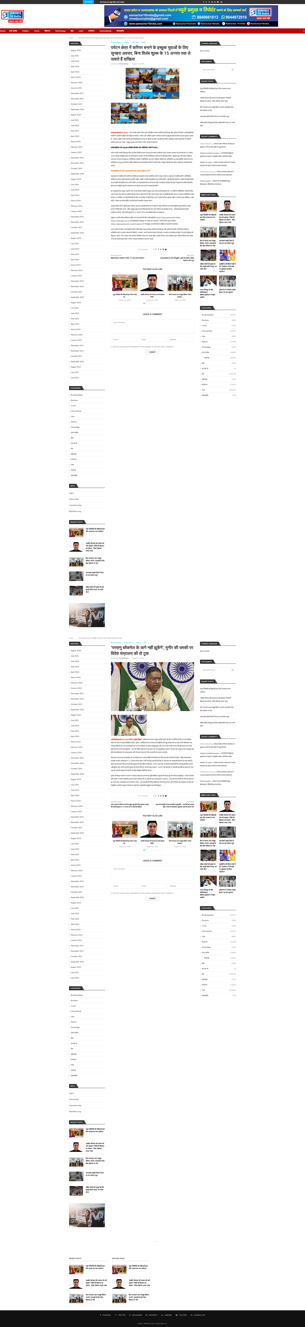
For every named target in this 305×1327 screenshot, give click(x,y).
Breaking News (219, 315)
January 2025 (76, 152)
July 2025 (75, 120)
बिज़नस (47, 31)
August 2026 (76, 50)
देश (219, 374)
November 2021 (77, 351)
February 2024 (77, 206)
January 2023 (76, 276)
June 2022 (75, 313)
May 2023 (75, 254)
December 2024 (77, 158)
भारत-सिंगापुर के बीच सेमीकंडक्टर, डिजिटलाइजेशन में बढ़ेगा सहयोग (207, 293)
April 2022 (75, 324)
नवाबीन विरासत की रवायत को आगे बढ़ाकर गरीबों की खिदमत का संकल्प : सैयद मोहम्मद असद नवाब (227, 218)
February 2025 (77, 147)
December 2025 (77, 93)
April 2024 (75, 195)
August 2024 (76, 179)
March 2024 (76, 200)
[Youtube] (218, 2)
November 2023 (77, 222)
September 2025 (77, 109)
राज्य (219, 390)
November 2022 (77, 286)
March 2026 (76, 77)
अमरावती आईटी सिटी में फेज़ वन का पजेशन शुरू (214, 116)
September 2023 (77, 233)
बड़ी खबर (219, 379)
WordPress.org (75, 511)
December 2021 (77, 345)
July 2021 (75, 372)
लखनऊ (220, 358)
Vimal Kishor (124, 64)
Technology (60, 31)
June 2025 (75, 125)
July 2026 (75, 56)
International (105, 31)
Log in (71, 493)
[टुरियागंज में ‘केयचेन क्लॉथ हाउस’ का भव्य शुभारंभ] (227, 281)
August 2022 (76, 302)
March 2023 (76, 265)
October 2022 (76, 292)
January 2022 (76, 340)
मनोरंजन (91, 31)
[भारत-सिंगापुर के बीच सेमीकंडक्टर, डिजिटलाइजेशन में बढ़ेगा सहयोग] (208, 281)
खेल (72, 31)
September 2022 (77, 297)
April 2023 (75, 259)
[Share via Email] (166, 249)
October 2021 (76, 356)
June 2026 (75, 61)
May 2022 (75, 319)
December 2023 (77, 217)
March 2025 (76, 141)
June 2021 (75, 378)
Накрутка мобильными (209, 153)
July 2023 (75, 243)
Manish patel (205, 181)
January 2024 (76, 211)
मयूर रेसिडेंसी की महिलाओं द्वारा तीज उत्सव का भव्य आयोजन (208, 217)
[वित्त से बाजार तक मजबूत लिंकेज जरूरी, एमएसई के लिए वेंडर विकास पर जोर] (180, 282)
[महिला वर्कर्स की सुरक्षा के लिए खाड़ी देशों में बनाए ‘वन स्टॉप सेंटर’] (208, 255)
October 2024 (76, 168)
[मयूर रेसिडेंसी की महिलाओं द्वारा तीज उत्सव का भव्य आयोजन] (124, 282)
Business (219, 320)
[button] (96, 2)
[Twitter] (206, 2)
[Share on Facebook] (158, 249)
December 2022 (77, 281)
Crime (36, 31)
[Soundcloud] (221, 2)
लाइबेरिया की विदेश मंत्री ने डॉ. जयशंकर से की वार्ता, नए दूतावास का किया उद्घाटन (227, 268)
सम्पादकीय (120, 31)
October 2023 (76, 227)
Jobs (81, 31)
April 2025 (75, 136)
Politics (25, 31)
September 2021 (77, 361)
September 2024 (77, 174)
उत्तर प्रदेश (13, 31)
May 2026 (75, 66)
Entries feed (74, 499)
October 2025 (76, 104)
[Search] (304, 31)
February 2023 (77, 270)
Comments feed (75, 505)
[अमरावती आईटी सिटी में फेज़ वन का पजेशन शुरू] (227, 232)
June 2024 (75, 190)
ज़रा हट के (219, 368)
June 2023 (75, 249)
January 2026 (76, 88)
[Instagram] (209, 2)
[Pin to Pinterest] (163, 249)
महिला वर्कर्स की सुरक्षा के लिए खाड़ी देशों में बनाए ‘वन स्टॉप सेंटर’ (208, 266)
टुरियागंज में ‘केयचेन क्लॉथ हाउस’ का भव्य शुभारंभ (227, 291)
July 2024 (75, 184)
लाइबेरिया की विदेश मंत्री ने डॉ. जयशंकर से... (111, 2)
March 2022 (76, 329)
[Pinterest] (212, 2)
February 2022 (77, 335)
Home (2, 31)
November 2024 (77, 163)
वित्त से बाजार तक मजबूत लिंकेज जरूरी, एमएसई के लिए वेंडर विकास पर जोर (208, 243)
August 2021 (76, 367)
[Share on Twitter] (161, 249)
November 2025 (77, 99)
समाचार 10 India (206, 162)
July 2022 (75, 308)
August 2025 (76, 115)
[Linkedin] (215, 2)
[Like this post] (156, 249)
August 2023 (76, 238)
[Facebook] (203, 2)
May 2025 (75, 131)
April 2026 (75, 72)
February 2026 (77, 82)
